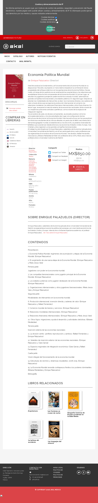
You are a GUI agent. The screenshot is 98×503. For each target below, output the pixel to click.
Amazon (12, 146)
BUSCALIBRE (14, 132)
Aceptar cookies (50, 28)
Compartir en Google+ (59, 160)
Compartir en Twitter (59, 152)
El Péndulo (13, 143)
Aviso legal (58, 467)
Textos (31, 156)
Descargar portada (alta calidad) (15, 109)
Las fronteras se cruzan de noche (54, 412)
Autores (30, 56)
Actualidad (33, 169)
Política (31, 165)
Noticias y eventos (47, 56)
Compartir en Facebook (60, 156)
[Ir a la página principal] (13, 46)
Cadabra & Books (15, 141)
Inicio (7, 56)
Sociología (32, 167)
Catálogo (17, 56)
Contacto (11, 61)
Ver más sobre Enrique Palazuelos (55, 233)
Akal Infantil (25, 61)
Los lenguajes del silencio (54, 442)
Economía (32, 170)
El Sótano (13, 135)
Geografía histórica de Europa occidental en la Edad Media (76, 414)
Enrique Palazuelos (40, 80)
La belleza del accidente (33, 441)
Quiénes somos (54, 46)
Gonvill (12, 138)
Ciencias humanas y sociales (33, 162)
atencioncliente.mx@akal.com (39, 475)
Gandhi (12, 129)
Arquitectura (33, 411)
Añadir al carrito (80, 168)
